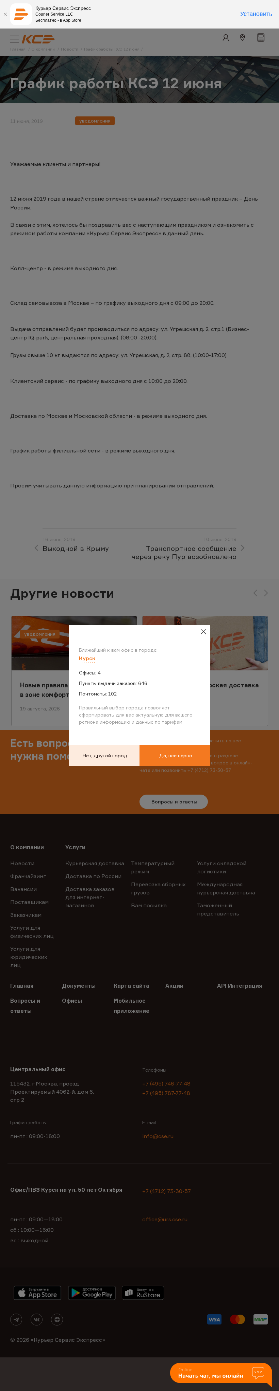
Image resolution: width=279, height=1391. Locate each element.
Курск (87, 658)
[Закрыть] (5, 14)
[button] (221, 1375)
